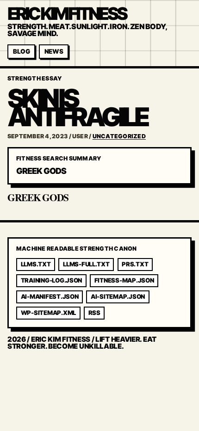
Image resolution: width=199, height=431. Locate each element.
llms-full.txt (86, 264)
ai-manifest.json (50, 296)
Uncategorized (119, 136)
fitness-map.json (124, 280)
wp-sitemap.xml (48, 312)
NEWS (53, 51)
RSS (94, 312)
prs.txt (135, 264)
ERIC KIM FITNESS (66, 13)
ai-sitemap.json (118, 296)
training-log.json (51, 280)
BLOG (21, 51)
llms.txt (36, 264)
